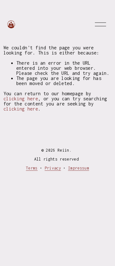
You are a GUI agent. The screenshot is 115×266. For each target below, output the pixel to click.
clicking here (21, 98)
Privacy (53, 168)
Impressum (78, 168)
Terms (32, 168)
